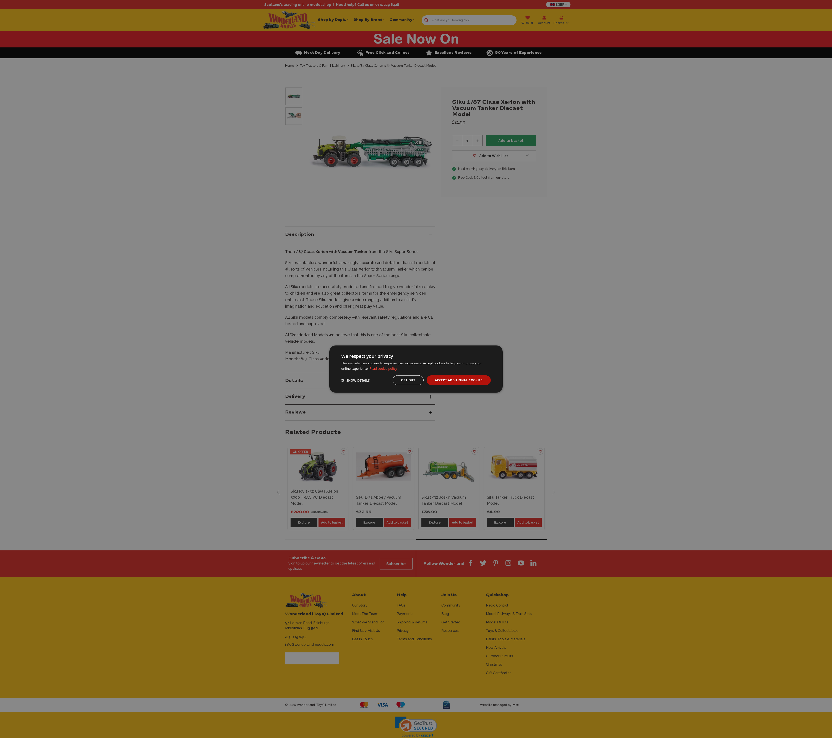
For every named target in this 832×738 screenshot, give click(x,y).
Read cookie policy (383, 368)
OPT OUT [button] (408, 380)
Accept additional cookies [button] (459, 380)
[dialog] (416, 369)
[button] (355, 380)
